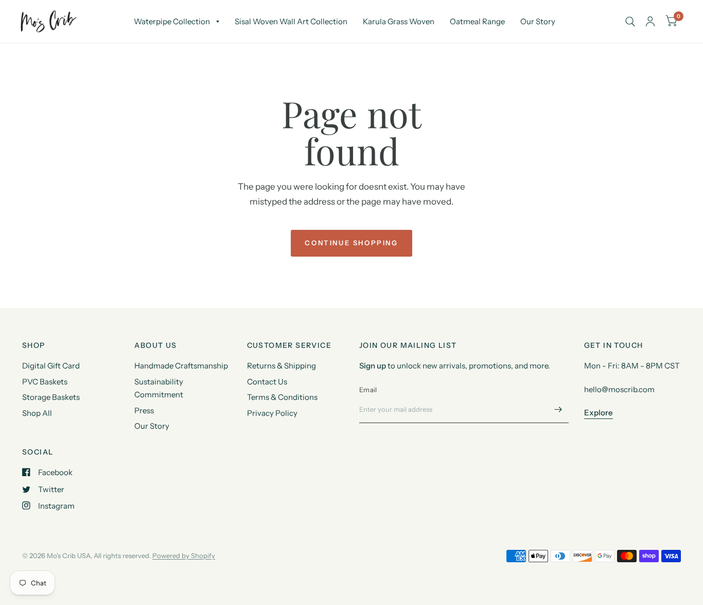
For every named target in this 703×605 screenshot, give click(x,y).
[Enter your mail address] (558, 409)
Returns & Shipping (281, 366)
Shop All (37, 413)
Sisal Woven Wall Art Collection (291, 21)
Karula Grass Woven (398, 21)
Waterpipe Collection (172, 21)
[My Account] (650, 21)
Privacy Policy (272, 413)
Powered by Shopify (183, 555)
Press (144, 410)
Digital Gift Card (51, 366)
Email (368, 389)
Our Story (537, 21)
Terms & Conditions (282, 397)
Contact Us (267, 381)
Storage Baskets (51, 397)
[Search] (630, 21)
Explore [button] (598, 412)
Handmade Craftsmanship (181, 366)
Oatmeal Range (477, 21)
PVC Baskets (44, 381)
